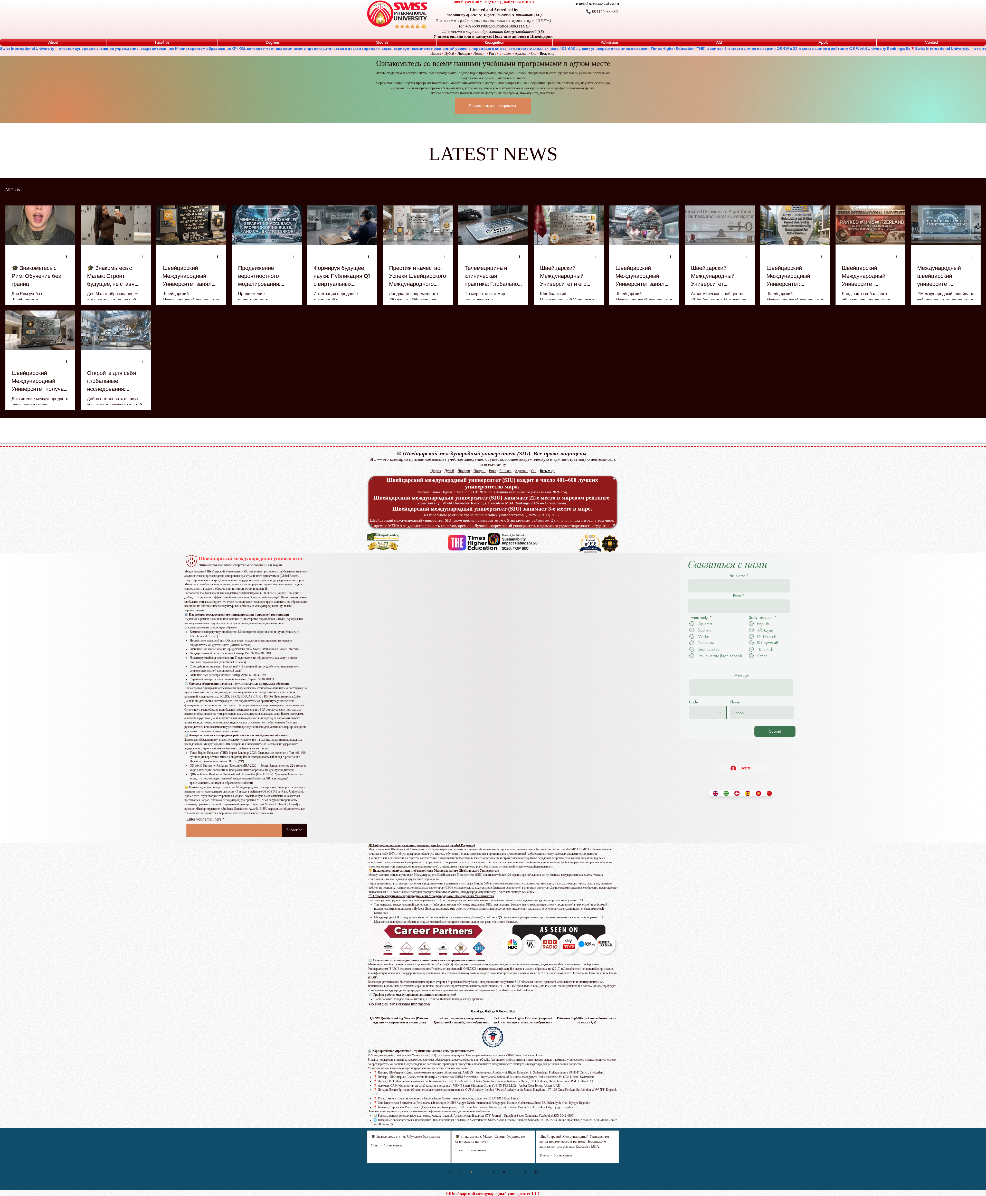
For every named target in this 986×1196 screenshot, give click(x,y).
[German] (735, 793)
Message (741, 675)
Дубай (449, 53)
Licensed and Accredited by (494, 9)
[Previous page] (460, 1172)
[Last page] (536, 1172)
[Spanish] (746, 793)
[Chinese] (768, 793)
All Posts (12, 189)
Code (693, 702)
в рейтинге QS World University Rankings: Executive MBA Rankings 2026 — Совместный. (492, 503)
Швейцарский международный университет (250, 558)
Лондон (479, 53)
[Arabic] (724, 793)
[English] (714, 793)
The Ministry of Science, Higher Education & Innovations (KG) (494, 15)
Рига (492, 53)
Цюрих (435, 53)
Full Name (737, 576)
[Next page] (525, 1172)
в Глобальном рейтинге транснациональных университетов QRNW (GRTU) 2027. (492, 515)
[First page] (449, 1172)
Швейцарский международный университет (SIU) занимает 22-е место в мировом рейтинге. (492, 497)
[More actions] (68, 256)
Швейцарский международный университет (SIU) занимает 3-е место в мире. (492, 508)
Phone (735, 702)
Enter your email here (203, 819)
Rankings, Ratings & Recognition (493, 1011)
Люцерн (464, 53)
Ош (533, 53)
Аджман (521, 53)
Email (737, 596)
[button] (53, 42)
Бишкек (505, 53)
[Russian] (757, 793)
